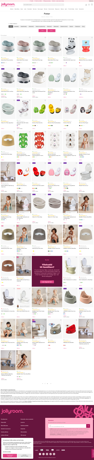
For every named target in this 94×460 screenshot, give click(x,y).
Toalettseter (77, 26)
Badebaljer (16, 26)
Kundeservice (91, 0)
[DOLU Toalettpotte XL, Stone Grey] (65, 282)
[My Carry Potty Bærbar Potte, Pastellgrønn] (48, 94)
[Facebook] (40, 454)
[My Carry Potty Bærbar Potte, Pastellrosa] (50, 94)
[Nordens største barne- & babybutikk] (8, 4)
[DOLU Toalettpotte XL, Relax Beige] (66, 282)
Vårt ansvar (23, 435)
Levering (23, 422)
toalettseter (86, 398)
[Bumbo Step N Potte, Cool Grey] (2, 62)
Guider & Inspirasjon (6, 428)
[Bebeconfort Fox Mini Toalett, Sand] (65, 62)
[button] (89, 5)
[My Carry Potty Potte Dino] (32, 125)
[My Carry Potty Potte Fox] (49, 125)
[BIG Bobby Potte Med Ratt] (49, 345)
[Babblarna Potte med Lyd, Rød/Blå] (79, 62)
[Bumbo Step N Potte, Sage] (32, 62)
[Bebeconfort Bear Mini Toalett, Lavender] (66, 62)
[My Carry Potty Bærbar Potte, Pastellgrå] (49, 94)
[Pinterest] (54, 454)
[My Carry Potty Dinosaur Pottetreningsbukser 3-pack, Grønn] (17, 156)
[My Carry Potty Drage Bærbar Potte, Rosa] (63, 188)
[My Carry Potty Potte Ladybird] (32, 188)
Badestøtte (56, 26)
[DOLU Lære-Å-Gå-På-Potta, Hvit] (17, 313)
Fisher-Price (47, 401)
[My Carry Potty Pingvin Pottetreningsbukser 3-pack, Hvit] (20, 156)
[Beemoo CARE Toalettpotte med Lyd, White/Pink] (17, 219)
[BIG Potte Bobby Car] (48, 345)
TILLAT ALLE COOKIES (10, 456)
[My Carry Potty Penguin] (35, 125)
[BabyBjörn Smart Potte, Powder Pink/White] (32, 313)
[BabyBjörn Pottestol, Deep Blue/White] (83, 156)
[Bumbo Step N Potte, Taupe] (5, 62)
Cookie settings (4, 432)
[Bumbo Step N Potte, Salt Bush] (1, 62)
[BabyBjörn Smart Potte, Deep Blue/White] (17, 345)
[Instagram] (43, 454)
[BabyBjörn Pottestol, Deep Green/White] (80, 156)
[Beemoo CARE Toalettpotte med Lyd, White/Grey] (19, 219)
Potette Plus (34, 401)
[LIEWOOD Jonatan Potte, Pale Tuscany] (65, 313)
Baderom (47, 16)
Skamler (71, 26)
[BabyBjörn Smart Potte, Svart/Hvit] (1, 345)
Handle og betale (24, 425)
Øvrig (83, 26)
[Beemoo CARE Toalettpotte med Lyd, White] (18, 219)
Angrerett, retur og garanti (27, 419)
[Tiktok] (50, 454)
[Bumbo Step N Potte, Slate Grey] (4, 62)
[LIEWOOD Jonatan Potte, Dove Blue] (63, 313)
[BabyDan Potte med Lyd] (79, 188)
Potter (51, 16)
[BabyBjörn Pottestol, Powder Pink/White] (79, 156)
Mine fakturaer (4, 425)
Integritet (23, 428)
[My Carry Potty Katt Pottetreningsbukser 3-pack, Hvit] (19, 156)
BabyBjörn (30, 401)
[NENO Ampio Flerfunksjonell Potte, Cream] (32, 94)
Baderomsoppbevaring (40, 26)
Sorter (51, 30)
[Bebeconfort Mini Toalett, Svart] (63, 62)
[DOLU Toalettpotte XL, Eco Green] (63, 282)
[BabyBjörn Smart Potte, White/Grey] (36, 313)
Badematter (31, 26)
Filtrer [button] (42, 30)
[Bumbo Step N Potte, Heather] (17, 62)
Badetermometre (64, 26)
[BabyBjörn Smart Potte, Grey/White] (49, 313)
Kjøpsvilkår (3, 422)
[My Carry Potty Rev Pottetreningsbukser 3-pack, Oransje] (18, 156)
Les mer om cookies (7, 451)
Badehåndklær (24, 26)
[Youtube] (47, 454)
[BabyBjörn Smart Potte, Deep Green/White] (35, 313)
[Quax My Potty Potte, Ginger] (1, 156)
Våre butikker (24, 432)
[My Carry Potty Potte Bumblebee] (48, 125)
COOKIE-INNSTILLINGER (24, 456)
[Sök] (62, 4)
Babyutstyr (43, 16)
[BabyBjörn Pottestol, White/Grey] (5, 219)
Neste (51, 383)
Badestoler (49, 26)
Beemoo (26, 401)
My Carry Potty (40, 401)
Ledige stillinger (4, 435)
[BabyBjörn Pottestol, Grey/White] (81, 156)
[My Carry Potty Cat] (36, 125)
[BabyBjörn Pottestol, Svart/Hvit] (48, 251)
